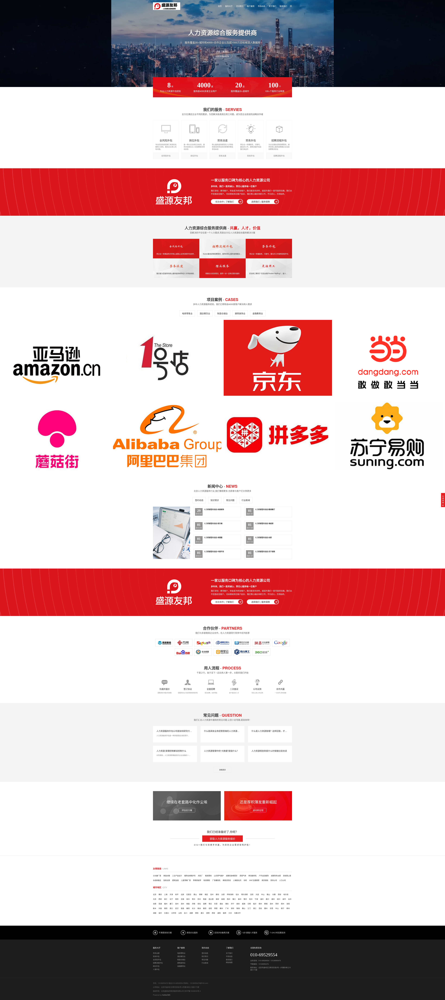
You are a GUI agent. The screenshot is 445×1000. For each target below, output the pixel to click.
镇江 (234, 899)
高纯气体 (243, 875)
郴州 (221, 908)
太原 (223, 894)
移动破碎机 (252, 875)
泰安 (238, 903)
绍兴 (278, 899)
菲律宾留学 (197, 880)
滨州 (271, 903)
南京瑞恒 (265, 880)
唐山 (195, 894)
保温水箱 (166, 875)
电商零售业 (187, 313)
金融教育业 (258, 313)
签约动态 (199, 500)
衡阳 (204, 908)
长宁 (171, 899)
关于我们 (272, 6)
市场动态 (261, 6)
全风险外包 (157, 959)
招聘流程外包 (158, 963)
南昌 (188, 903)
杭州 (250, 899)
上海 (165, 894)
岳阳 (210, 908)
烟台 (221, 903)
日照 (249, 903)
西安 (279, 894)
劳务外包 (156, 956)
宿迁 (245, 899)
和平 (176, 894)
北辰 (182, 894)
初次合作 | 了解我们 (224, 201)
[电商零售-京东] (278, 358)
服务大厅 (229, 6)
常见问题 (230, 500)
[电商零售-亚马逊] (56, 358)
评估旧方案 (187, 810)
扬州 (228, 899)
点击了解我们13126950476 (222, 54)
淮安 (217, 899)
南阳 (165, 908)
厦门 (171, 903)
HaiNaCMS (166, 995)
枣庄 (210, 903)
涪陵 (154, 913)
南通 (204, 899)
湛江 (254, 908)
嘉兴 (267, 899)
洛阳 (288, 903)
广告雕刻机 (216, 880)
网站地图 (229, 962)
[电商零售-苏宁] (388, 436)
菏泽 (277, 903)
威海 (243, 903)
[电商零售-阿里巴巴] (167, 436)
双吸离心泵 (287, 875)
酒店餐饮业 (205, 313)
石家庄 (188, 894)
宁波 (256, 899)
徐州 (188, 899)
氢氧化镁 (166, 880)
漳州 (182, 903)
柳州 (288, 908)
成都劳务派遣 (276, 875)
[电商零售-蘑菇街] (56, 436)
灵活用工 (239, 6)
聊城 (265, 903)
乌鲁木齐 (237, 913)
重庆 (160, 894)
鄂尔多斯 (244, 894)
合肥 (154, 903)
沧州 (211, 894)
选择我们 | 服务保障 (260, 201)
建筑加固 (175, 880)
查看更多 (222, 769)
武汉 (176, 908)
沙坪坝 (173, 913)
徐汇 (165, 899)
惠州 (265, 908)
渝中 (160, 913)
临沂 (254, 903)
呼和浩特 (230, 894)
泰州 (239, 899)
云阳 (180, 913)
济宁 (232, 903)
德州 (260, 903)
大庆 (154, 899)
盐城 (223, 899)
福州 (165, 903)
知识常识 (215, 500)
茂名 (260, 908)
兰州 (230, 913)
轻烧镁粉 (206, 880)
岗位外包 (156, 966)
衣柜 (245, 880)
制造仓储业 (222, 313)
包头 (237, 894)
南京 (176, 899)
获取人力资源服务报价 (222, 838)
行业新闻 (246, 500)
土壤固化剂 (237, 880)
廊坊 (217, 894)
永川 (185, 913)
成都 (191, 913)
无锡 (182, 899)
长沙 (193, 908)
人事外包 (156, 969)
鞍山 (268, 894)
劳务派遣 (156, 953)
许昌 (160, 908)
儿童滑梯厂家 (186, 880)
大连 (257, 894)
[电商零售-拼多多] (278, 436)
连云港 (211, 899)
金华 (284, 899)
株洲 (199, 908)
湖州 (273, 899)
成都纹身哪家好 (231, 875)
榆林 (224, 913)
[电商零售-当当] (388, 358)
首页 (220, 6)
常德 (215, 908)
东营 (215, 903)
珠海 (238, 908)
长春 (274, 894)
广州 (227, 908)
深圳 (232, 908)
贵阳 (196, 913)
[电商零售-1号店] (167, 358)
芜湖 (160, 903)
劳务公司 (273, 880)
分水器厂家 (157, 875)
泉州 (176, 903)
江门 (249, 908)
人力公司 (282, 880)
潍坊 (227, 903)
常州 (193, 899)
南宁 (282, 908)
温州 (262, 899)
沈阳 (251, 894)
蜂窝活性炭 (227, 880)
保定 (206, 894)
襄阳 (188, 908)
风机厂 (200, 875)
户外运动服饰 (264, 875)
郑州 (282, 903)
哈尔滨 (285, 894)
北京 (154, 894)
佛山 (243, 908)
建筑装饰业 (240, 313)
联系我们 (283, 6)
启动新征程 (258, 810)
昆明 (208, 913)
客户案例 (250, 6)
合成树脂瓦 (157, 880)
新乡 (154, 908)
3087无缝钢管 (254, 880)
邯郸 (200, 894)
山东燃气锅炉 (219, 875)
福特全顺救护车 (190, 875)
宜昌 (182, 908)
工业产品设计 (177, 875)
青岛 (199, 903)
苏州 (199, 899)
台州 (289, 899)
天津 (171, 894)
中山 (262, 894)
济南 (193, 903)
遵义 (202, 913)
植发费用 (208, 875)
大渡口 (166, 913)
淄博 (204, 903)
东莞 (271, 908)
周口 (171, 908)
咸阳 (219, 913)
